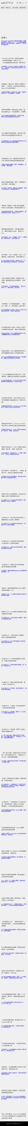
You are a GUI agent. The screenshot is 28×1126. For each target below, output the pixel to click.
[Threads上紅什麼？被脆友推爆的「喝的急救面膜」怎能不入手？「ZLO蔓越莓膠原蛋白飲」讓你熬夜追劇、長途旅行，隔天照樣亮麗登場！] (14, 48)
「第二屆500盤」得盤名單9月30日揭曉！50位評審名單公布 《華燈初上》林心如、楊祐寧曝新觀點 (14, 755)
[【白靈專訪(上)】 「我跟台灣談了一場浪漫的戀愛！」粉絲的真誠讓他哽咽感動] (14, 911)
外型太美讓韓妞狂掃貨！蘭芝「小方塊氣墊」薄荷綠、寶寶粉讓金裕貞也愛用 (13, 996)
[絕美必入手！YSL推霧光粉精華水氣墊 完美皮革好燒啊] (14, 601)
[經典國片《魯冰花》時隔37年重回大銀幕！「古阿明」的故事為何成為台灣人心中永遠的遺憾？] (14, 74)
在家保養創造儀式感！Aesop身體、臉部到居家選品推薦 (13, 829)
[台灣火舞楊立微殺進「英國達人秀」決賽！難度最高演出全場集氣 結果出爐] (14, 268)
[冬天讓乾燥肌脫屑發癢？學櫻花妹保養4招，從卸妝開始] (14, 937)
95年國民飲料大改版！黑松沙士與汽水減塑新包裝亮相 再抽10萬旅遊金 (13, 328)
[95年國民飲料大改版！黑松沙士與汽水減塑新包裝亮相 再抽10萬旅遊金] (14, 317)
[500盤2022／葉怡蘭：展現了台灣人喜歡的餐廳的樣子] (14, 719)
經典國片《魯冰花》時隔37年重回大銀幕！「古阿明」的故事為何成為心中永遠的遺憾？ (13, 86)
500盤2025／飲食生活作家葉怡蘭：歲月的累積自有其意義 (13, 566)
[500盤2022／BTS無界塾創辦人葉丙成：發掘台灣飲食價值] (14, 648)
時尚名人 (8, 8)
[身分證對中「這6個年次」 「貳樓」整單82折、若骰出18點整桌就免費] (14, 460)
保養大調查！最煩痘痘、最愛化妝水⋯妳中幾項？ (13, 899)
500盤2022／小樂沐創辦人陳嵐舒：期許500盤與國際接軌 (13, 636)
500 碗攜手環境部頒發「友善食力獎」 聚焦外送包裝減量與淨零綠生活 (14, 134)
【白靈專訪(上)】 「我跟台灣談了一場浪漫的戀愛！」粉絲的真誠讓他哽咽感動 (13, 924)
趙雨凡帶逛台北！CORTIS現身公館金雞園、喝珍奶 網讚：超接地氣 (14, 448)
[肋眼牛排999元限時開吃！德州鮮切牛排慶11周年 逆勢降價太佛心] (14, 484)
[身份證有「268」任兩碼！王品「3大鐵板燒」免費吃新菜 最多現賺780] (14, 244)
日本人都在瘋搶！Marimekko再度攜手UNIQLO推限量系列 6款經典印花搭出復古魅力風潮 (14, 1116)
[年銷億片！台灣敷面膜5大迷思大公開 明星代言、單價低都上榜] (14, 1057)
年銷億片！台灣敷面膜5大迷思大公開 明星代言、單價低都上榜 (14, 1068)
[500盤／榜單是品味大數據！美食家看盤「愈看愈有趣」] (14, 768)
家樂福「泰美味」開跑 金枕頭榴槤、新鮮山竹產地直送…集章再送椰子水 (14, 207)
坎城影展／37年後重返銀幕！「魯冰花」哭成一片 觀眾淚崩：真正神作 (13, 305)
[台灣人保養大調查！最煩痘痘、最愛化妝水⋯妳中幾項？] (14, 888)
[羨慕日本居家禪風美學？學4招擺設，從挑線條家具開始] (14, 864)
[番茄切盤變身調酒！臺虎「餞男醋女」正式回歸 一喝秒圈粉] (14, 172)
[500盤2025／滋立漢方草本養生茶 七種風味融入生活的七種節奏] (14, 507)
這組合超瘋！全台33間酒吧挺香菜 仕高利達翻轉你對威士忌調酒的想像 (14, 352)
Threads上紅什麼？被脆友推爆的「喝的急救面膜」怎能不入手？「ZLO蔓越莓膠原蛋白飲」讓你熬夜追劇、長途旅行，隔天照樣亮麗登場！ (13, 62)
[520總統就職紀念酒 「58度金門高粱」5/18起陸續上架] (14, 1033)
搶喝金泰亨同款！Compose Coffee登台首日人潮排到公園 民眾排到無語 (14, 424)
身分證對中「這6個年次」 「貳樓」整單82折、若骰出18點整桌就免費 (14, 472)
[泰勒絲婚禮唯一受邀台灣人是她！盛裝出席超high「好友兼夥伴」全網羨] (14, 99)
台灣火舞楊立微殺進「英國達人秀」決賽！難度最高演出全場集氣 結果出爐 (13, 280)
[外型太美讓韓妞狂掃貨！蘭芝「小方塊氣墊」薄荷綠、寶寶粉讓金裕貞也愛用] (14, 984)
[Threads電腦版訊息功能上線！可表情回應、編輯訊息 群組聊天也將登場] (14, 364)
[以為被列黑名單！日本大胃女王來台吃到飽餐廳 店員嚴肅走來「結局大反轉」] (14, 388)
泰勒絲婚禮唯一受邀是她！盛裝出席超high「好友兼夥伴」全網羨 (13, 111)
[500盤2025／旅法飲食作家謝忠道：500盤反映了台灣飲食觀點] (14, 531)
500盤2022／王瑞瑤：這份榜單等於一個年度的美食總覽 (13, 707)
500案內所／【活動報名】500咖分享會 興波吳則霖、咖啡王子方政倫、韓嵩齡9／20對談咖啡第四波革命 (14, 804)
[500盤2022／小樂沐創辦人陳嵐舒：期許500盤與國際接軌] (14, 625)
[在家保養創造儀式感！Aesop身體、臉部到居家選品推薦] (14, 817)
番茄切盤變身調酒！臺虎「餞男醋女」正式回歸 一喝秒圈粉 (14, 183)
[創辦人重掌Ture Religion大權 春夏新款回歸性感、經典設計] (14, 841)
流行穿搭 (16, 8)
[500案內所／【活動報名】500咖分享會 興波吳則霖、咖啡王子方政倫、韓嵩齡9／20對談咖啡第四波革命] (14, 792)
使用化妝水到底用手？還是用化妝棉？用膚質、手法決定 (13, 972)
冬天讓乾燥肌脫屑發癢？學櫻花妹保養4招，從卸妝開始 (13, 948)
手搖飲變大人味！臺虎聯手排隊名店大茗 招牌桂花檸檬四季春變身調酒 (13, 159)
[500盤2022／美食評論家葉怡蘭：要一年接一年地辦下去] (14, 672)
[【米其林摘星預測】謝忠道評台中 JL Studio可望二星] (14, 1010)
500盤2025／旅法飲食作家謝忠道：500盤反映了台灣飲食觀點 (13, 542)
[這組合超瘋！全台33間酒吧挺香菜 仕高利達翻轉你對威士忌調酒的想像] (14, 341)
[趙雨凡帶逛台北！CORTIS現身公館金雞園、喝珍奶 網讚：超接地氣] (14, 437)
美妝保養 (23, 8)
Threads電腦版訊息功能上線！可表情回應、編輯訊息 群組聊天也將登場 (14, 375)
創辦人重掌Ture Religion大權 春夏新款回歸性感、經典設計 (14, 852)
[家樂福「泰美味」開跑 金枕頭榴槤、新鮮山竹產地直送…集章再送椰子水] (14, 195)
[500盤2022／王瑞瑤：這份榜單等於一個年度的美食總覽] (14, 696)
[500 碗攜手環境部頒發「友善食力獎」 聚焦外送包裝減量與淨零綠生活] (14, 123)
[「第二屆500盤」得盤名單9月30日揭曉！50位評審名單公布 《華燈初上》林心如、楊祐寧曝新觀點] (14, 743)
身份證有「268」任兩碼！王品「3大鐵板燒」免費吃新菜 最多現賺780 (14, 256)
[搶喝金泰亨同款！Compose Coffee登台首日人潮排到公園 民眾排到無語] (14, 413)
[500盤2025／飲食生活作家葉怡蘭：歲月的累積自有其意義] (14, 554)
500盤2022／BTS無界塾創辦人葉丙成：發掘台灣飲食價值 (13, 660)
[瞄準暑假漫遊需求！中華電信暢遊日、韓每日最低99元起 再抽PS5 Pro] (14, 219)
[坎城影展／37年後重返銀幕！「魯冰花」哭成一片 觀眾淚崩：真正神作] (14, 294)
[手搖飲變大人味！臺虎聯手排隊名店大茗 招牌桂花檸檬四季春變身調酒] (14, 148)
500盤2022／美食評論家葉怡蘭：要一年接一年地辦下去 (13, 683)
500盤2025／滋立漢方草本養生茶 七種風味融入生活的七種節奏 (14, 519)
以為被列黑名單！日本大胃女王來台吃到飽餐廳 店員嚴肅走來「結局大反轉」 (14, 400)
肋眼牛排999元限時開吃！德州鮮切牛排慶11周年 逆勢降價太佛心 (14, 495)
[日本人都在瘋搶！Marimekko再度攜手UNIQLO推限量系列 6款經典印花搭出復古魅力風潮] (14, 1104)
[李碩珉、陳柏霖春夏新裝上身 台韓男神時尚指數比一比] (14, 578)
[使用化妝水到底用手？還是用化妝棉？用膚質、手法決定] (14, 961)
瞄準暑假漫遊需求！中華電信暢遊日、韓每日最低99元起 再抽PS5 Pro (13, 231)
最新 (2, 8)
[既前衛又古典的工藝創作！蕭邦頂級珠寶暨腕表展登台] (14, 1080)
